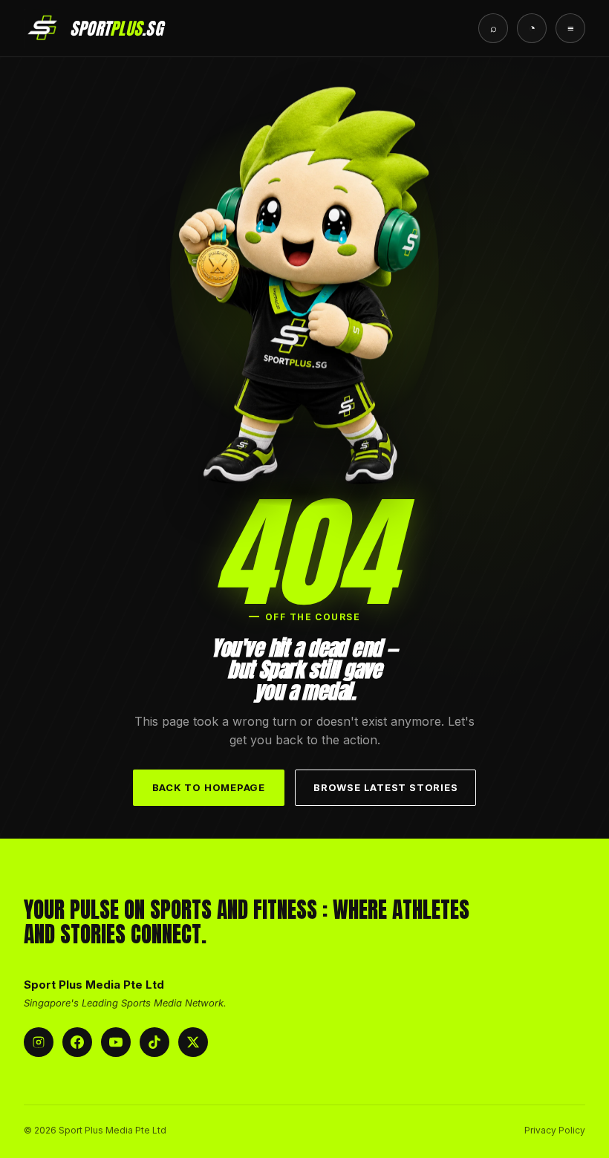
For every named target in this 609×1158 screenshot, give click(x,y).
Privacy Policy (554, 1130)
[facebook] (77, 1042)
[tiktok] (154, 1042)
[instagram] (38, 1042)
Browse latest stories (385, 787)
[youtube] (116, 1042)
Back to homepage (208, 787)
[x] (193, 1042)
